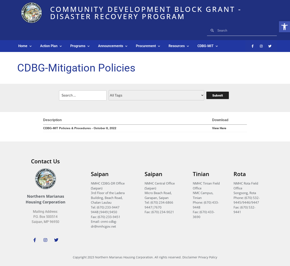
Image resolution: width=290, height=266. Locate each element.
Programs (77, 46)
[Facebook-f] (252, 46)
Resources (177, 46)
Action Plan (49, 46)
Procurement (146, 46)
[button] (284, 26)
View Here (219, 128)
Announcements (110, 46)
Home (22, 46)
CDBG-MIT (205, 46)
